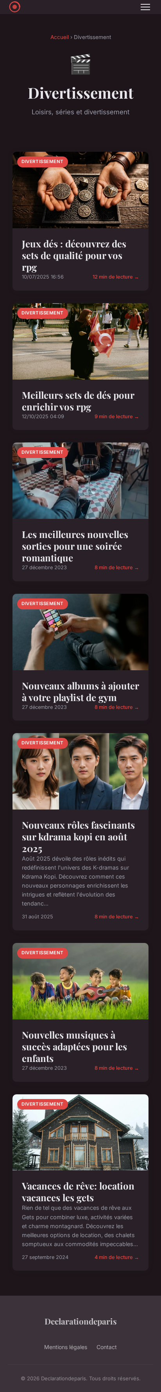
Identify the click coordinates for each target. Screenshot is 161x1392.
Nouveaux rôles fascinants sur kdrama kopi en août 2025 (78, 836)
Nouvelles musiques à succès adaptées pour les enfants (74, 1046)
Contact (107, 1347)
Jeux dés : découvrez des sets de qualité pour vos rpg (74, 255)
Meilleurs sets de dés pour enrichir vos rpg (78, 401)
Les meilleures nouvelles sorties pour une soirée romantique (75, 546)
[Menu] (145, 7)
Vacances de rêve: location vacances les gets (78, 1191)
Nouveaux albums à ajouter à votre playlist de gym (80, 691)
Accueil (59, 37)
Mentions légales (65, 1347)
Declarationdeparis (81, 1321)
